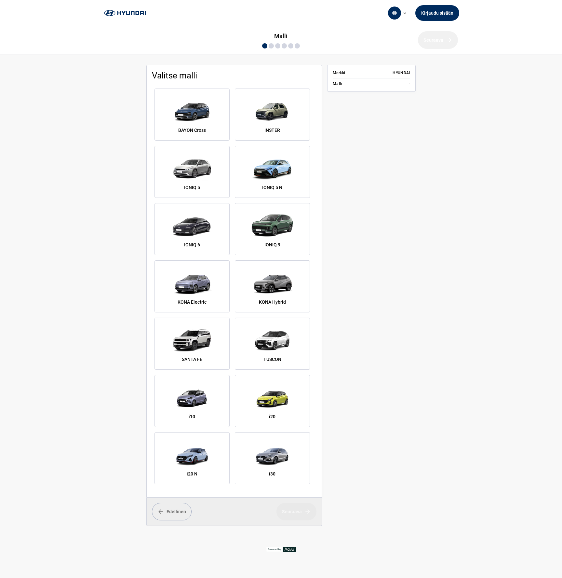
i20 (272, 416)
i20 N (192, 473)
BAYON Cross (192, 130)
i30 (272, 473)
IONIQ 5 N (272, 187)
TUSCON (272, 359)
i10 (192, 416)
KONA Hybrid (272, 302)
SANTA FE (192, 359)
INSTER (272, 130)
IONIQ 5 (192, 187)
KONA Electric (192, 302)
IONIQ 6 (192, 244)
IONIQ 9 (272, 244)
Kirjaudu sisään (437, 13)
